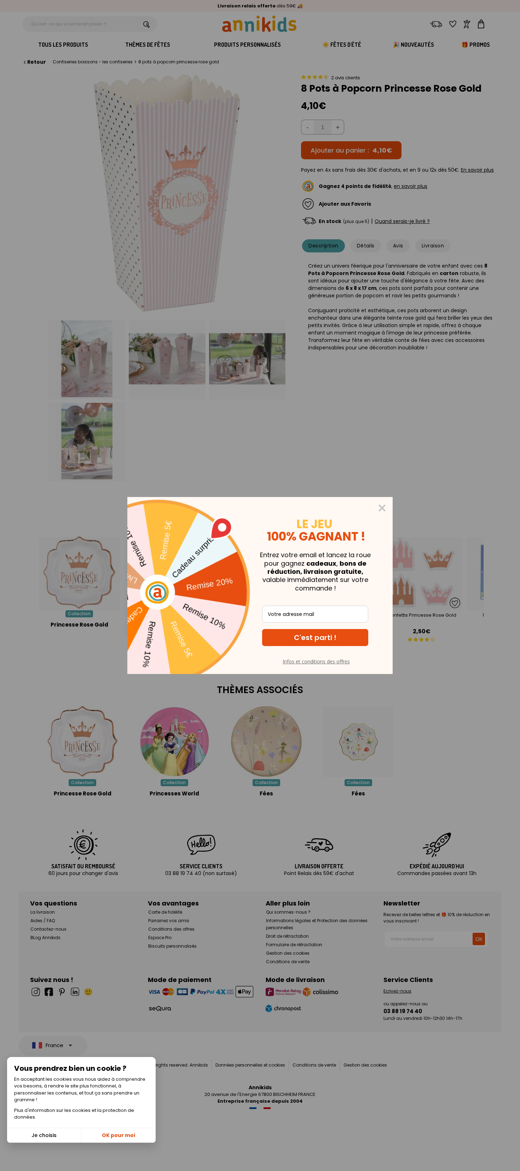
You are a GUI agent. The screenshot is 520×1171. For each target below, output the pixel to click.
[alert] (260, 585)
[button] (315, 637)
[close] (382, 508)
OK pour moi (118, 1135)
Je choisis (44, 1135)
